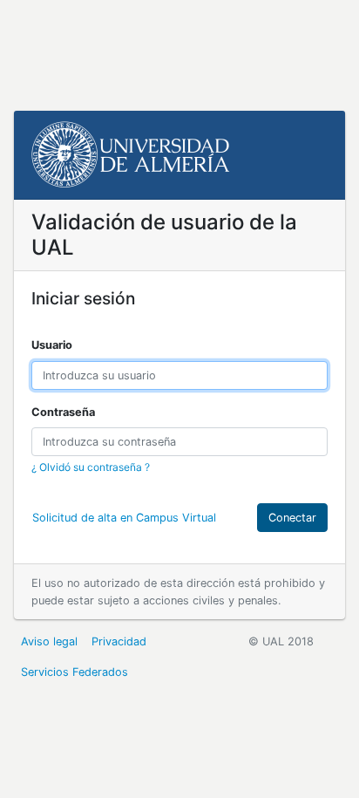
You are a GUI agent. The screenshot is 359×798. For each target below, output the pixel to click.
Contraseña (63, 412)
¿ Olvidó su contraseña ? (90, 467)
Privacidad (118, 641)
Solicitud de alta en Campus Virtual (124, 517)
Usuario (51, 344)
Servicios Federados (74, 672)
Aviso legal (49, 641)
